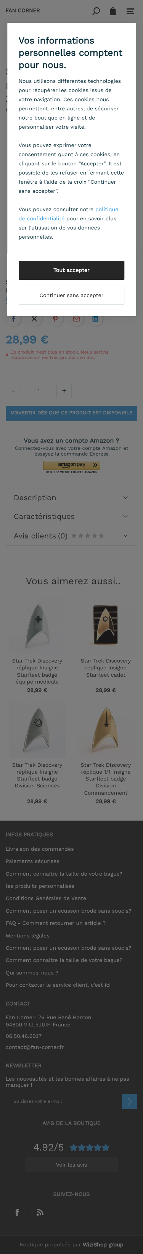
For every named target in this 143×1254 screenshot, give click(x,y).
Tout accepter (71, 270)
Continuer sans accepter (72, 295)
